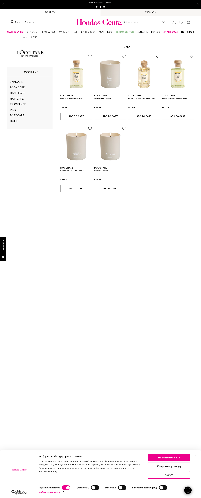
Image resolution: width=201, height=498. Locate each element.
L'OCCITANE (66, 95)
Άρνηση (169, 475)
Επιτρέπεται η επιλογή (169, 466)
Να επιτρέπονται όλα (169, 457)
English (28, 22)
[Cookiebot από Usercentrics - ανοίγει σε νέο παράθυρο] (19, 492)
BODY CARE (17, 87)
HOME (14, 121)
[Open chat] (188, 490)
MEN (13, 109)
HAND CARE (17, 93)
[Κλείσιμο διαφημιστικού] (196, 455)
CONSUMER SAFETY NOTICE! (100, 3)
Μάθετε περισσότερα (49, 492)
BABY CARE (17, 115)
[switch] (95, 487)
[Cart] (188, 22)
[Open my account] (174, 22)
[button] (124, 22)
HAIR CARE (17, 98)
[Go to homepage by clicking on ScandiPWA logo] (100, 22)
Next (197, 4)
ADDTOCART (76, 116)
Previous (4, 4)
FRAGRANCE (18, 104)
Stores (18, 22)
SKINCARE (16, 81)
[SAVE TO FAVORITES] (90, 56)
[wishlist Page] (181, 22)
